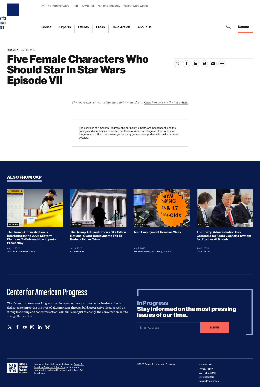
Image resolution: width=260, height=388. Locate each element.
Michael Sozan (14, 251)
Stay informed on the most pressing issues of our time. (186, 309)
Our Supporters (206, 377)
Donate (244, 27)
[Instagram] (32, 327)
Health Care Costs (136, 5)
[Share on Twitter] (177, 63)
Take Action (121, 27)
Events (83, 27)
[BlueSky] (47, 327)
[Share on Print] (222, 63)
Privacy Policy (206, 368)
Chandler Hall (77, 251)
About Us (144, 27)
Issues (46, 27)
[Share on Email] (213, 63)
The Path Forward (57, 5)
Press (100, 27)
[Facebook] (17, 327)
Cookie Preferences (209, 381)
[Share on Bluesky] (204, 63)
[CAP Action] (18, 368)
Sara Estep (156, 251)
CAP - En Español (207, 373)
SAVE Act (87, 5)
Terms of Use (205, 364)
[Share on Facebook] (186, 63)
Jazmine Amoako (142, 251)
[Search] (228, 28)
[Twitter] (10, 327)
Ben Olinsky (29, 251)
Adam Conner (203, 251)
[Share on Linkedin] (195, 63)
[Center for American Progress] (13, 17)
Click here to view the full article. (166, 102)
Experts (65, 27)
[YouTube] (25, 327)
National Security (109, 5)
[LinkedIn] (39, 327)
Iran (75, 5)
